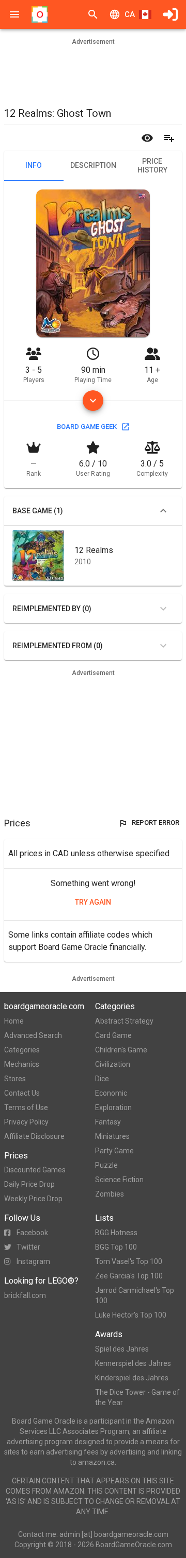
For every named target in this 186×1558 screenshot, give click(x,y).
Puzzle (106, 1165)
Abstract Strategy (124, 1021)
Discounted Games (35, 1170)
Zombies (109, 1194)
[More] (93, 400)
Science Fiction (119, 1179)
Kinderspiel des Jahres (131, 1378)
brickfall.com (25, 1295)
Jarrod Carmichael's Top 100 (134, 1295)
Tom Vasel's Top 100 (128, 1261)
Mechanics (21, 1064)
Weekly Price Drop (33, 1199)
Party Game (114, 1151)
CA (130, 14)
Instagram (33, 1261)
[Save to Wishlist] (169, 138)
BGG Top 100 (116, 1247)
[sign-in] (170, 14)
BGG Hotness (116, 1232)
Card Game (113, 1035)
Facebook (32, 1232)
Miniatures (112, 1136)
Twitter (28, 1247)
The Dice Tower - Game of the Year (137, 1397)
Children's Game (121, 1050)
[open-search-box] (93, 14)
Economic (111, 1093)
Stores (15, 1079)
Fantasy (108, 1122)
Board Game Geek (87, 426)
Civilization (112, 1064)
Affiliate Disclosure (34, 1136)
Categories (22, 1050)
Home (14, 1021)
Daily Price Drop (29, 1184)
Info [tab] (33, 165)
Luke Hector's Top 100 (130, 1315)
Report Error (155, 822)
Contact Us (22, 1093)
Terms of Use (26, 1107)
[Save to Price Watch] (147, 138)
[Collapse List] (163, 510)
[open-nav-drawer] (14, 14)
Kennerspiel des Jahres (133, 1363)
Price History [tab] (152, 166)
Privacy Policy (26, 1122)
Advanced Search (33, 1035)
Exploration (113, 1107)
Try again (93, 902)
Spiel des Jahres (122, 1349)
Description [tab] (93, 165)
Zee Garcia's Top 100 (129, 1276)
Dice (102, 1079)
